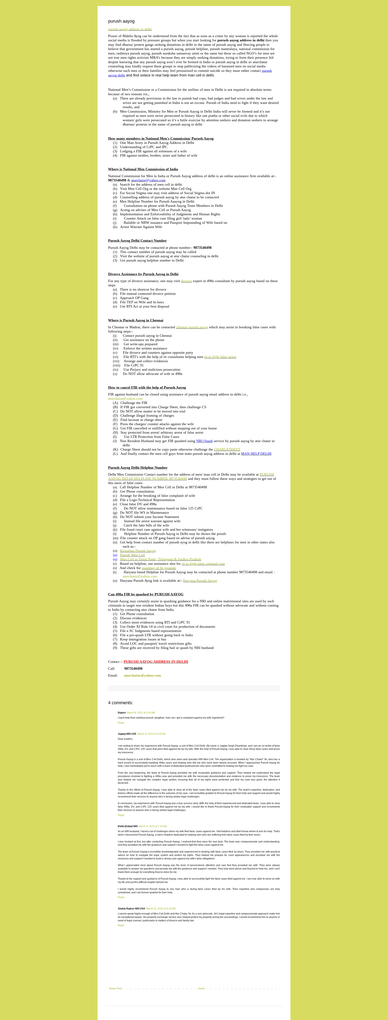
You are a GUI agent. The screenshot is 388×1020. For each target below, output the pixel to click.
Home (201, 988)
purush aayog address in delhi (130, 29)
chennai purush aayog (192, 327)
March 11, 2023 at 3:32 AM (160, 908)
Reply (121, 722)
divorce (186, 281)
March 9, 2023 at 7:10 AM (153, 826)
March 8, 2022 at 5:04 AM (141, 712)
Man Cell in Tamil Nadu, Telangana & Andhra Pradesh (160, 559)
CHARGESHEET (227, 449)
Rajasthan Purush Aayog (138, 551)
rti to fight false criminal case (203, 564)
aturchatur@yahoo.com (125, 398)
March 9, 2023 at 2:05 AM (152, 733)
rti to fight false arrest (220, 357)
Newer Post (115, 988)
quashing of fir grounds (159, 568)
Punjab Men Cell (132, 555)
